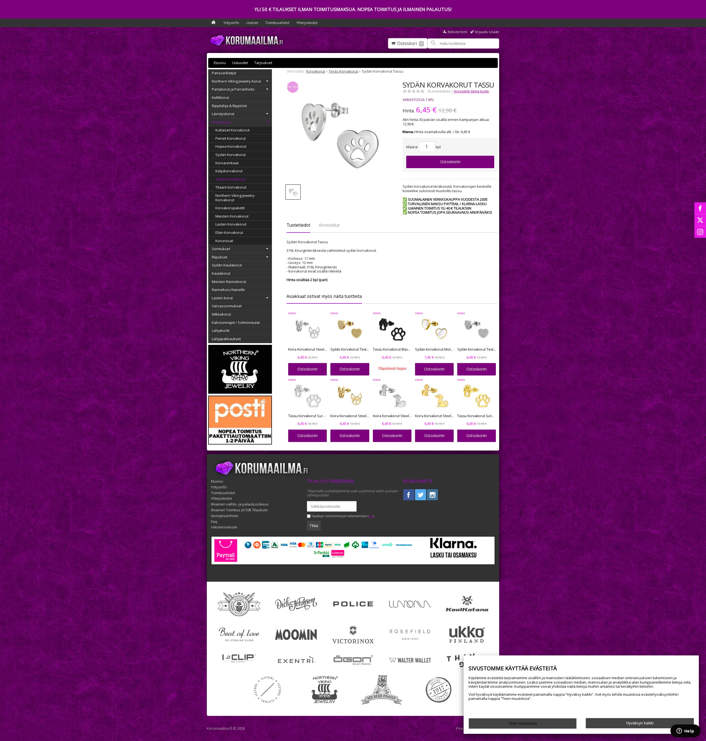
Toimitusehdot (277, 22)
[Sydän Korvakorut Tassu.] (339, 134)
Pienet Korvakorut (230, 138)
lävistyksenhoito (225, 515)
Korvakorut (221, 122)
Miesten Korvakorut (231, 216)
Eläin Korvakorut (229, 232)
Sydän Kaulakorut (227, 265)
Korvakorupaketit (230, 207)
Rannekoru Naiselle (228, 289)
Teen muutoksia (522, 723)
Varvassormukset (227, 305)
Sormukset (221, 248)
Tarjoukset (263, 62)
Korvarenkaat (227, 162)
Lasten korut (222, 297)
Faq (214, 521)
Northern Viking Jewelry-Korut (236, 81)
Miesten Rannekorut (229, 281)
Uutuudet (240, 62)
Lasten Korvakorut (230, 224)
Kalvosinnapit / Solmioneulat (236, 322)
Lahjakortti (220, 330)
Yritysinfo (231, 22)
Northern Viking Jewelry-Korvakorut (235, 197)
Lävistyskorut (223, 113)
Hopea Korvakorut (230, 146)
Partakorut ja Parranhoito (233, 89)
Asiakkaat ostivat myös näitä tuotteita (324, 296)
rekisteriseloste (224, 527)
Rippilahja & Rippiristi (229, 105)
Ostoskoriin (450, 161)
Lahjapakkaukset (226, 338)
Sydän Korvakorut (230, 154)
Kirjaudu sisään (487, 32)
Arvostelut (329, 225)
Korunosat (224, 240)
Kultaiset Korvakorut (232, 130)
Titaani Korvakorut (230, 187)
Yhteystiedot (306, 22)
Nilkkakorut (221, 314)
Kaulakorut (221, 273)
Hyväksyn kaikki (640, 723)
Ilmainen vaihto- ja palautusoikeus (240, 504)
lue (371, 516)
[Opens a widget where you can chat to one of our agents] (685, 731)
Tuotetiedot (298, 225)
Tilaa (313, 525)
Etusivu (220, 62)
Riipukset (219, 257)
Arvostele (471, 91)
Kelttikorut (220, 97)
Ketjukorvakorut (228, 170)
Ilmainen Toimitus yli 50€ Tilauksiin (239, 509)
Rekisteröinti (457, 32)
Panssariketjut (224, 72)
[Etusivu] (213, 22)
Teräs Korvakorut (230, 179)
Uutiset (252, 22)
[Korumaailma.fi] (248, 40)
